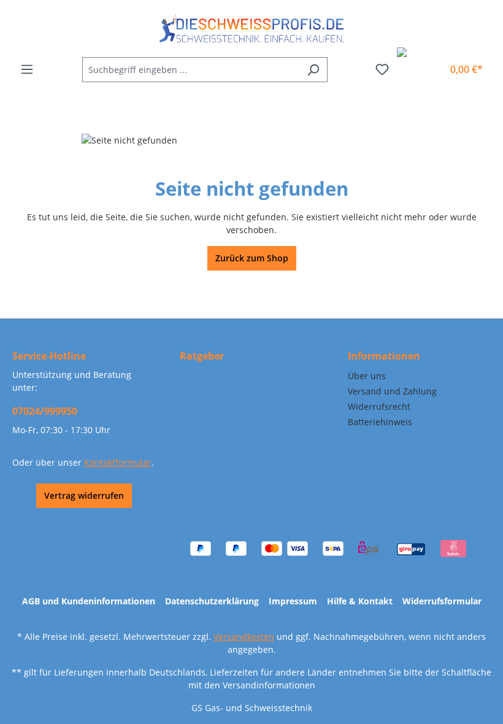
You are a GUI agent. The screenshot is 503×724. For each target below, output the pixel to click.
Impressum (293, 601)
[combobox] (190, 69)
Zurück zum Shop (251, 258)
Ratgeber (202, 356)
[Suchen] (313, 69)
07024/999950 (44, 411)
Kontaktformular (118, 462)
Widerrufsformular (442, 601)
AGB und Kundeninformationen (88, 601)
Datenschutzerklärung (212, 601)
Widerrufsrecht (379, 406)
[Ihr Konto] (429, 64)
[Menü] (27, 69)
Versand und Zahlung (392, 391)
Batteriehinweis (380, 422)
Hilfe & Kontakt (360, 601)
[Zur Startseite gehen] (251, 28)
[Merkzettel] (382, 69)
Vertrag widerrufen (84, 495)
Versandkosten (243, 636)
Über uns (367, 376)
